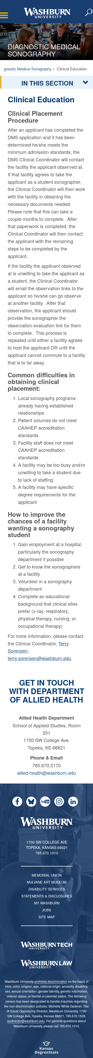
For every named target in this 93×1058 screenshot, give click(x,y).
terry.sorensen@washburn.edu (39, 658)
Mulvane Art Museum (46, 882)
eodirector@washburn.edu (26, 1021)
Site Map (46, 916)
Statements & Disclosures (46, 896)
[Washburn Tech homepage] (46, 946)
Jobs (46, 909)
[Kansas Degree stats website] (46, 1049)
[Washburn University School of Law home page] (46, 964)
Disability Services (46, 889)
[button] (89, 12)
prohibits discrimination (51, 981)
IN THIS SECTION (47, 83)
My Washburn (46, 903)
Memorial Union (46, 875)
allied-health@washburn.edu (46, 772)
